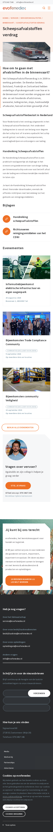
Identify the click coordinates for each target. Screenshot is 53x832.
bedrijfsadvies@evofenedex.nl (17, 633)
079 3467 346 (26, 492)
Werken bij (8, 757)
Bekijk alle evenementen (20, 427)
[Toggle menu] (49, 8)
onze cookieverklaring (12, 796)
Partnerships (9, 762)
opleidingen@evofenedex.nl (16, 646)
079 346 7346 (8, 2)
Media (6, 751)
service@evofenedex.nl (14, 621)
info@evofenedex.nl (24, 2)
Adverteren (9, 768)
